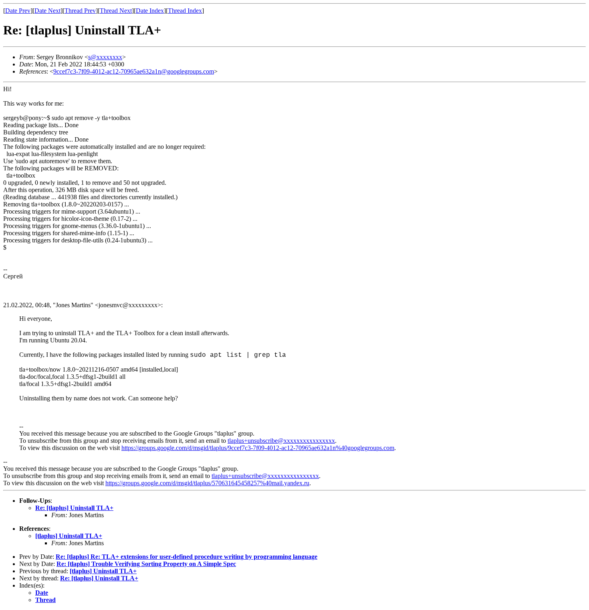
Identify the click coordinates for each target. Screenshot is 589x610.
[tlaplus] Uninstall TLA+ (68, 535)
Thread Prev (80, 10)
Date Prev (17, 10)
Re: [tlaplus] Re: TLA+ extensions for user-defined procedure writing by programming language (186, 556)
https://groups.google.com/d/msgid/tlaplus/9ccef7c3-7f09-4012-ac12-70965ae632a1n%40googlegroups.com (257, 447)
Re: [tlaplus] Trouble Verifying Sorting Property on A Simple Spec (146, 563)
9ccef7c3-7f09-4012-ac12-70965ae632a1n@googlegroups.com (133, 71)
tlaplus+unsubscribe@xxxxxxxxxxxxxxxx (281, 440)
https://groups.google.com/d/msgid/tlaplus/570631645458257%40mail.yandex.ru (207, 483)
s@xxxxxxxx (105, 57)
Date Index (150, 10)
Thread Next (116, 10)
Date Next (47, 10)
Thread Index (185, 10)
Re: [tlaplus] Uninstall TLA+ (74, 507)
